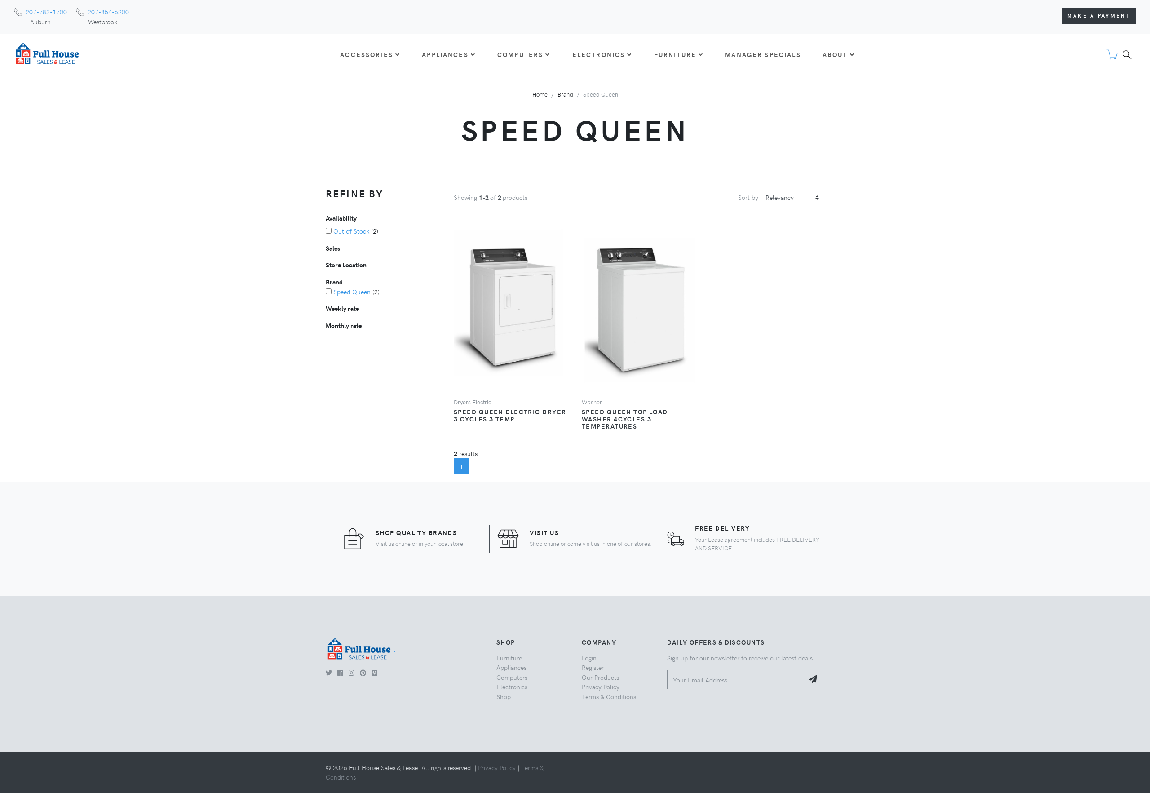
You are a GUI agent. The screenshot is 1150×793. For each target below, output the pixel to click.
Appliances (511, 667)
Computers (511, 677)
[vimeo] (374, 672)
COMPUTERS (520, 54)
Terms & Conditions (609, 696)
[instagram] (351, 672)
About (835, 54)
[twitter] (329, 672)
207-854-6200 (108, 11)
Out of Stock (351, 230)
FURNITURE (675, 54)
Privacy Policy (600, 686)
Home (540, 94)
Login (589, 657)
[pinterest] (363, 672)
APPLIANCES (445, 54)
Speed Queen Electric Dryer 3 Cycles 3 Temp (510, 415)
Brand (565, 94)
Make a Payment (1098, 15)
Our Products (600, 677)
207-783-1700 (46, 11)
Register (593, 667)
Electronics (511, 686)
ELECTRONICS (598, 54)
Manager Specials (763, 54)
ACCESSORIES (366, 54)
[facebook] (340, 672)
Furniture (509, 657)
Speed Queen (352, 291)
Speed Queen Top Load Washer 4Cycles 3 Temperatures (625, 418)
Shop (503, 696)
